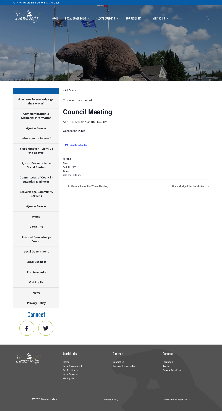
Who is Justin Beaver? (36, 138)
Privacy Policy (36, 303)
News (36, 292)
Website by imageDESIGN (177, 399)
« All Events (70, 90)
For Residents (134, 18)
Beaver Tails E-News (174, 369)
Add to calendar (78, 144)
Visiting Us (159, 18)
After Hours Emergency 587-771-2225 (38, 2)
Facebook (168, 361)
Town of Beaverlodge (124, 365)
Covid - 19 (36, 227)
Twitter (167, 365)
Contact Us (118, 361)
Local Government (75, 18)
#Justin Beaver (36, 128)
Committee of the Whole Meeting (89, 186)
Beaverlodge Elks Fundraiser (189, 186)
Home (55, 18)
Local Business (106, 18)
